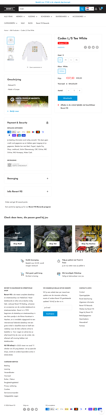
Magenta (61, 47)
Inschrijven (50, 314)
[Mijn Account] (96, 9)
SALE (23, 23)
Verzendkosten (9, 372)
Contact (82, 292)
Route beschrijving (85, 298)
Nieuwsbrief (83, 322)
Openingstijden (84, 295)
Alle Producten (14, 30)
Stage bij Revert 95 (86, 312)
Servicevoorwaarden (11, 392)
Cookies (7, 389)
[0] (100, 9)
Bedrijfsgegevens (85, 315)
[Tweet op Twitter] (93, 47)
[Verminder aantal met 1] (68, 90)
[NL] (89, 9)
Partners (82, 326)
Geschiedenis (84, 319)
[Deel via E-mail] (97, 47)
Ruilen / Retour (9, 379)
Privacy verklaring (10, 386)
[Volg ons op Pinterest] (32, 409)
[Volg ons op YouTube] (36, 409)
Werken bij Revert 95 (86, 309)
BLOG (30, 23)
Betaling (7, 365)
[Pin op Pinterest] (89, 47)
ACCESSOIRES (78, 16)
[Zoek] (82, 9)
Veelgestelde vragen (11, 396)
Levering (7, 369)
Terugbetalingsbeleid (11, 382)
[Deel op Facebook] (85, 47)
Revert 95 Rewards (42, 23)
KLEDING (31, 16)
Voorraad (7, 376)
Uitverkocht (67, 98)
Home (6, 30)
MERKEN (19, 16)
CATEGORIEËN (9, 23)
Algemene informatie (86, 302)
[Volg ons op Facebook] (24, 409)
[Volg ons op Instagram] (28, 409)
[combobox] (49, 9)
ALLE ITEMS (8, 16)
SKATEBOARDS (61, 16)
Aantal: (60, 90)
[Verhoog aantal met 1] (79, 90)
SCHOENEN (45, 16)
